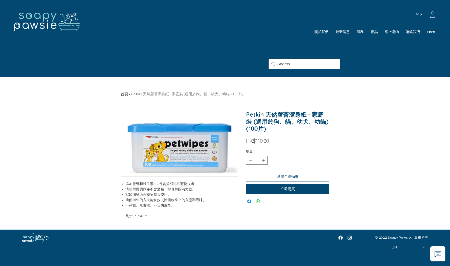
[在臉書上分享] (249, 201)
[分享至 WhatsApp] (258, 201)
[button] (432, 14)
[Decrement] (250, 160)
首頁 (124, 94)
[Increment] (264, 160)
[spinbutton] (257, 160)
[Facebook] (340, 237)
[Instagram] (349, 237)
